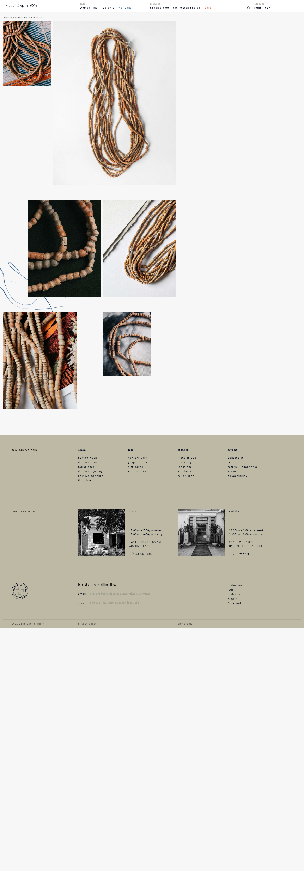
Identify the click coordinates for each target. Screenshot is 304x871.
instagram (235, 585)
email (82, 594)
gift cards (136, 467)
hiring (182, 480)
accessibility (238, 476)
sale (208, 8)
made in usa (187, 457)
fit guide (84, 480)
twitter (233, 590)
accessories (137, 471)
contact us (236, 457)
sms (81, 603)
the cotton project (187, 8)
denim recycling (90, 471)
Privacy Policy (87, 623)
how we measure (91, 476)
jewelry (7, 18)
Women (85, 8)
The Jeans (125, 8)
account (234, 471)
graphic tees (160, 8)
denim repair (88, 462)
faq (230, 462)
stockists (185, 471)
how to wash (87, 457)
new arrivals (137, 457)
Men (96, 8)
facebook (235, 603)
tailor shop (86, 467)
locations (185, 467)
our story (185, 462)
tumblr (232, 599)
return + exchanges (243, 467)
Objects (108, 8)
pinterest (235, 594)
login (258, 8)
